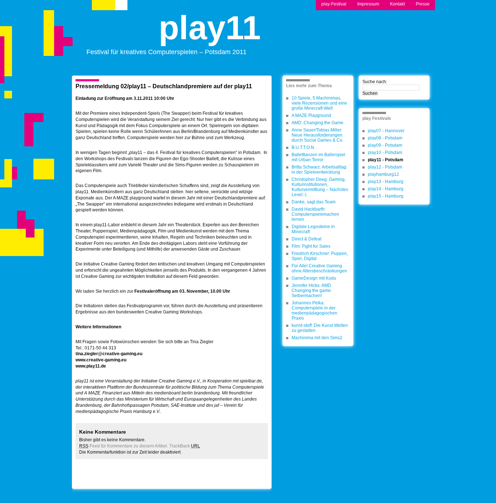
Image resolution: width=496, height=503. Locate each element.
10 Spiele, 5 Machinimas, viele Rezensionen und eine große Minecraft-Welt (319, 103)
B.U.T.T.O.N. (303, 147)
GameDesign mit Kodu (314, 278)
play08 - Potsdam (385, 138)
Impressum (368, 4)
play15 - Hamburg (385, 196)
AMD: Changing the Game (317, 122)
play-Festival (333, 4)
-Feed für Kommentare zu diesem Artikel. (123, 446)
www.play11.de (91, 366)
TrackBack (184, 446)
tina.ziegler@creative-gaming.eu (109, 353)
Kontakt (397, 4)
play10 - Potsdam (385, 152)
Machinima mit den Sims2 (317, 337)
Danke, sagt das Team (314, 201)
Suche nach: (374, 81)
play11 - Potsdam (385, 159)
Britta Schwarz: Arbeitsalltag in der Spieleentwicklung (319, 170)
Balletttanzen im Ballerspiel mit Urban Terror (318, 157)
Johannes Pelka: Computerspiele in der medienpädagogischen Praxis (314, 310)
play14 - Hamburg (385, 188)
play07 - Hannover (386, 130)
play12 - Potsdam (385, 167)
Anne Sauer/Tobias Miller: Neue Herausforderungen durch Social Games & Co (317, 135)
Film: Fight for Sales (311, 246)
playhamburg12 (383, 174)
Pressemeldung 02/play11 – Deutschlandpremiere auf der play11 (164, 86)
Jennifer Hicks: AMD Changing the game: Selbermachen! (312, 290)
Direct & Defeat (306, 239)
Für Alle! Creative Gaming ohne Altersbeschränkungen (319, 268)
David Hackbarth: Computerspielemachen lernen (315, 214)
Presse (423, 4)
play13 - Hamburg (385, 181)
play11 (210, 34)
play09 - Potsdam (385, 145)
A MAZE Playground (311, 115)
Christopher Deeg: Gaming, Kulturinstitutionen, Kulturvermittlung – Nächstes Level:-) (320, 187)
